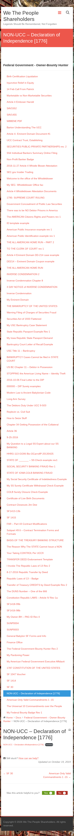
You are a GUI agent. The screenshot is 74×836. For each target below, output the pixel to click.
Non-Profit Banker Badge (20, 159)
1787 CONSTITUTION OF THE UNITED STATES (33, 667)
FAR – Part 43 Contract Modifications (27, 523)
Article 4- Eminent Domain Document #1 (28, 133)
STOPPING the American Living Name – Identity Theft (36, 373)
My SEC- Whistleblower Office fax (25, 184)
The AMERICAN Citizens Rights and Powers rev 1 (34, 216)
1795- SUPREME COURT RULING (26, 197)
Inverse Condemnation (19, 293)
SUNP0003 (13, 629)
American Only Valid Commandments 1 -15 (30, 699)
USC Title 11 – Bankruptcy (21, 350)
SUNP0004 (13, 623)
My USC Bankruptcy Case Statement (27, 325)
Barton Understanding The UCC (24, 127)
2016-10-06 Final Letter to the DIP (25, 380)
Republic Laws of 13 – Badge (23, 578)
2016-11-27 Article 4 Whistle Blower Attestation (32, 165)
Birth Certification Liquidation (22, 76)
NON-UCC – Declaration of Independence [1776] (33, 693)
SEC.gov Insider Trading (20, 172)
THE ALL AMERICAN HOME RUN (25, 267)
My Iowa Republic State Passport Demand (30, 338)
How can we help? (29, 758)
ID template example (18, 223)
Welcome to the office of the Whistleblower (30, 178)
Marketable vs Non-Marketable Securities (29, 95)
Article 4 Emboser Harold (20, 102)
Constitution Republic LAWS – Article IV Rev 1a (32, 597)
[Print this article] (69, 730)
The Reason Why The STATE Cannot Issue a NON (34, 546)
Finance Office (15, 642)
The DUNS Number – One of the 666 (27, 591)
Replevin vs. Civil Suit (18, 411)
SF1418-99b (13, 604)
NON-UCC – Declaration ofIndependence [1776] (23, 745)
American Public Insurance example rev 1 (29, 229)
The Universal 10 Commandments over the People (34, 706)
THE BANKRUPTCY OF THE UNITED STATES (32, 306)
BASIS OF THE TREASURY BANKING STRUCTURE (35, 540)
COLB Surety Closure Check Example (27, 492)
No (61, 793)
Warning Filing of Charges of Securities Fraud (31, 312)
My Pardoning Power (18, 655)
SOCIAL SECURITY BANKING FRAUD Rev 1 (31, 466)
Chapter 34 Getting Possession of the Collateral (33, 424)
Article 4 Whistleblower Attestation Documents (31, 191)
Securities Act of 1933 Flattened (24, 318)
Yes (47, 793)
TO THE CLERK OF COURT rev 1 (25, 248)
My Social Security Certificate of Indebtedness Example (37, 479)
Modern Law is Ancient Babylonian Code (29, 392)
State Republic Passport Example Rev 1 (28, 331)
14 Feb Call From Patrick (20, 89)
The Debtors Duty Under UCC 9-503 (26, 405)
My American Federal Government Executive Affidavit (36, 661)
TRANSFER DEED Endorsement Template (30, 559)
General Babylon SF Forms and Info (26, 636)
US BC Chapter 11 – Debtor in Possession (29, 367)
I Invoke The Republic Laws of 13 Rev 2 (28, 565)
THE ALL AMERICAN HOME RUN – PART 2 (30, 242)
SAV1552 (12, 108)
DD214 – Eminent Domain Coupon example (30, 261)
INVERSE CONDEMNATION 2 (23, 274)
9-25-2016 (12, 437)
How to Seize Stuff (17, 418)
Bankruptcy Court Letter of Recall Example (30, 344)
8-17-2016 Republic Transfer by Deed (27, 572)
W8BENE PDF (14, 121)
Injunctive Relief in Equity (20, 82)
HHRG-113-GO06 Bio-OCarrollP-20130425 (30, 453)
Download (49, 745)
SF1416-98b (13, 610)
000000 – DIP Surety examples (24, 386)
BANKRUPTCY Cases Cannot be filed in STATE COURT (32, 359)
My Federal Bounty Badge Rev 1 (24, 712)
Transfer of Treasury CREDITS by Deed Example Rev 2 (37, 585)
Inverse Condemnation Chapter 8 (25, 280)
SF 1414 (11, 680)
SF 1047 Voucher (16, 674)
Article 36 (12, 431)
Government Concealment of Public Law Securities (34, 204)
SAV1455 (12, 114)
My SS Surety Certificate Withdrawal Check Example (35, 485)
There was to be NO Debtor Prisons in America (32, 210)
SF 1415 (11, 517)
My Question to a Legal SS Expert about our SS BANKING (33, 445)
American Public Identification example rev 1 (31, 236)
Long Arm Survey (16, 399)
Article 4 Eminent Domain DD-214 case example (33, 255)
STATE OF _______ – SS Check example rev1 (32, 460)
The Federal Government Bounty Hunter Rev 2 (32, 648)
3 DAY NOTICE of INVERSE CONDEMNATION (32, 287)
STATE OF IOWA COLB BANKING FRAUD (29, 472)
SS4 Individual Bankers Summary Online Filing (32, 153)
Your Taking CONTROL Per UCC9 (25, 553)
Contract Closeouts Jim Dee (22, 504)
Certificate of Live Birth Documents (25, 498)
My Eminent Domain (18, 299)
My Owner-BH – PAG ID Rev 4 (23, 616)
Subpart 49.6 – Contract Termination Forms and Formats (33, 532)
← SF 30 (8, 773)
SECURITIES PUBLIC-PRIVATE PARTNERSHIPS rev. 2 (37, 146)
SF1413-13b (13, 511)
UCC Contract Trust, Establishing (25, 140)
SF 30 (10, 687)
